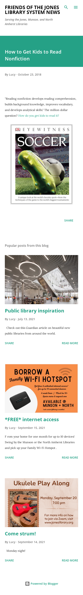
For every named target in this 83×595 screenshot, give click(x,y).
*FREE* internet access (32, 419)
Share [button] (68, 220)
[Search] (66, 7)
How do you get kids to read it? (38, 115)
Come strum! (20, 533)
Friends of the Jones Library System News (32, 9)
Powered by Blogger (44, 584)
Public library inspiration (34, 310)
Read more (70, 343)
